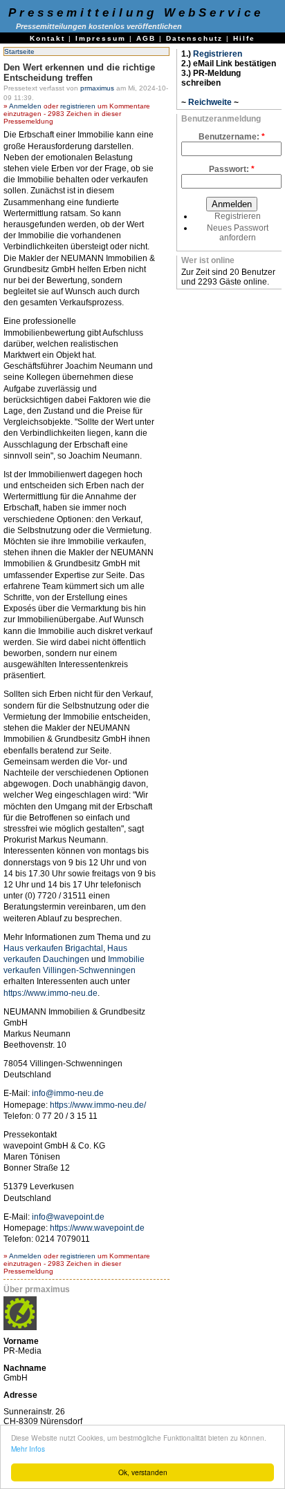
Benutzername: (232, 137)
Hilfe (244, 38)
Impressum (100, 38)
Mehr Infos (28, 1448)
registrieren (77, 106)
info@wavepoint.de (68, 1217)
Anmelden (25, 106)
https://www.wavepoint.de (97, 1228)
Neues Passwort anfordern (237, 232)
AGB (146, 38)
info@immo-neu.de (68, 1093)
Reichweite (210, 102)
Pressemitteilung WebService (136, 12)
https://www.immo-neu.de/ (98, 1105)
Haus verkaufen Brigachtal (53, 948)
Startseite (19, 51)
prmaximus (97, 88)
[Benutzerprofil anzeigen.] (20, 1327)
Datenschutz (194, 38)
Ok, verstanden (142, 1472)
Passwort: (232, 169)
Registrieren (217, 54)
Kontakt (47, 38)
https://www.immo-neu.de (50, 993)
